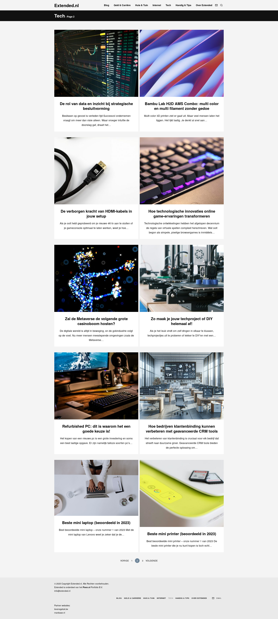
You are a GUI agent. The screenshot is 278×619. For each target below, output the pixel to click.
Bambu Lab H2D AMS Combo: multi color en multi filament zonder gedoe (182, 106)
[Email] (216, 5)
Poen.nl (86, 587)
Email (219, 598)
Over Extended (204, 5)
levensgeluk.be (61, 609)
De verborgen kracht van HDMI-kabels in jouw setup (96, 213)
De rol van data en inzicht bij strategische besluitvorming (96, 106)
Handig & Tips (183, 5)
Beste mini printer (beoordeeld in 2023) (181, 533)
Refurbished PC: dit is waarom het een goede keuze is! (96, 428)
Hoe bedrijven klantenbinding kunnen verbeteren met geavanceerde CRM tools (182, 428)
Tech (168, 5)
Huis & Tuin (141, 5)
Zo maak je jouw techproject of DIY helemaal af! (182, 321)
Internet (157, 5)
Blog (106, 5)
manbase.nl (59, 612)
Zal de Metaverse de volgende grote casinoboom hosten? (96, 321)
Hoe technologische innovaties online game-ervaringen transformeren (181, 213)
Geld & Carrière (122, 5)
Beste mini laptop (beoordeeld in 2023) (96, 522)
